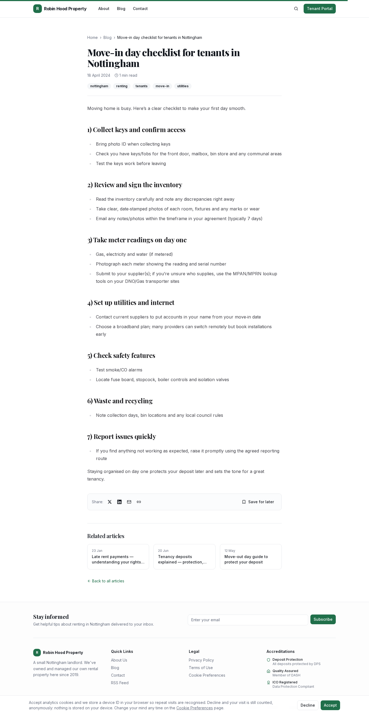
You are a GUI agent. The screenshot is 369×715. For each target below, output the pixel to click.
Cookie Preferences (207, 675)
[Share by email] (129, 502)
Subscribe (323, 619)
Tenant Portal (320, 8)
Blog (121, 8)
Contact (140, 8)
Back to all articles (108, 581)
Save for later (261, 501)
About (103, 8)
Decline (308, 705)
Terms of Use (201, 667)
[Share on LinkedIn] (119, 502)
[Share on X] (109, 502)
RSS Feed (120, 682)
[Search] (296, 8)
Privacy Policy (201, 660)
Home (92, 37)
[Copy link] (139, 502)
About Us (119, 660)
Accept (330, 705)
